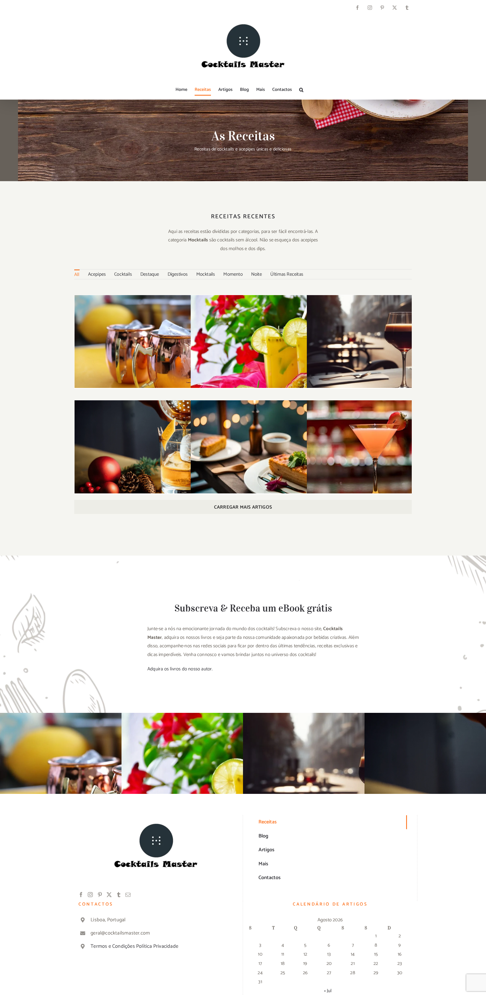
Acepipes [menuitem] (97, 274)
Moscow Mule (155, 343)
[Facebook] (81, 894)
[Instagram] (90, 894)
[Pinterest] (99, 894)
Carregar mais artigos (243, 507)
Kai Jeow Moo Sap (272, 448)
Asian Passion (272, 343)
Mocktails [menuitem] (205, 274)
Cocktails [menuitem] (123, 274)
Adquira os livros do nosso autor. (180, 669)
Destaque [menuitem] (149, 274)
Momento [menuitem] (232, 274)
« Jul (328, 991)
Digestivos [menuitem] (178, 274)
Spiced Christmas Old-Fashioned (155, 448)
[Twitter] (109, 894)
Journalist (388, 449)
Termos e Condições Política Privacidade (134, 946)
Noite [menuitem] (256, 274)
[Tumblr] (118, 894)
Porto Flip (388, 343)
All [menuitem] (77, 274)
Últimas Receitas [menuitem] (286, 274)
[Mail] (127, 894)
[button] (301, 89)
